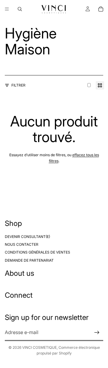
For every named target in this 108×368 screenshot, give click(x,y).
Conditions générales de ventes (37, 252)
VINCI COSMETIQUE (39, 347)
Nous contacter (21, 244)
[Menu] (7, 9)
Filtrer (18, 85)
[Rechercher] (19, 9)
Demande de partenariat (29, 260)
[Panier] (100, 9)
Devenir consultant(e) (27, 236)
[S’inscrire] (97, 332)
